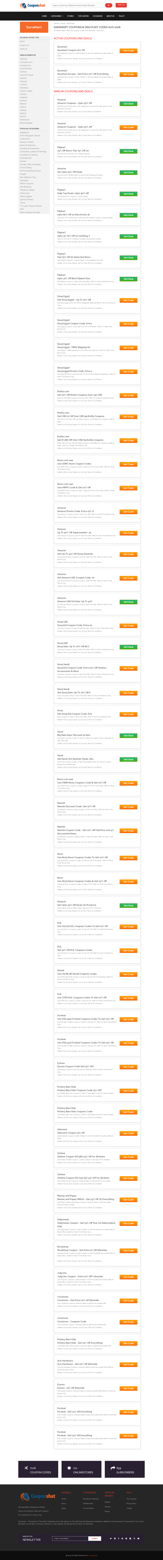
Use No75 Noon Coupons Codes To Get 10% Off (82, 857)
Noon (60, 854)
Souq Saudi (63, 664)
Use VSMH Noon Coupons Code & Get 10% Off (81, 782)
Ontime (61, 1153)
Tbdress (23, 94)
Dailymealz (63, 1219)
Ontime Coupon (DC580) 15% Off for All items (81, 1156)
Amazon (61, 99)
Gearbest (23, 97)
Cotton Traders (26, 91)
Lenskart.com (25, 65)
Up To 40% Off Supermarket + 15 (74, 532)
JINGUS (23, 113)
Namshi (61, 803)
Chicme (23, 107)
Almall (60, 970)
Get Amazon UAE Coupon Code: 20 (75, 577)
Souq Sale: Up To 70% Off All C (73, 646)
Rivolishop (62, 1246)
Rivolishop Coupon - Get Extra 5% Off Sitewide (82, 1250)
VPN (22, 209)
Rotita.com (63, 391)
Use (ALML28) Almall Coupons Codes (77, 974)
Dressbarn (24, 88)
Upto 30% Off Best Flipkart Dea (73, 278)
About (64, 1503)
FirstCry (23, 116)
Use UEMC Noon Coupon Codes (74, 463)
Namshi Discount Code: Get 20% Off (76, 806)
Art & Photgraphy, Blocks (30, 136)
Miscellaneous (26, 187)
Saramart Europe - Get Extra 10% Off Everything (82, 74)
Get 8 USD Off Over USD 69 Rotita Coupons (80, 440)
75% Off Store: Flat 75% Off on (73, 150)
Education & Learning (28, 155)
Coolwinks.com (26, 62)
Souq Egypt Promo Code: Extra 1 (74, 371)
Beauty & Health (26, 142)
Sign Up (121, 5)
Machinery (24, 180)
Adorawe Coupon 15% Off (70, 1132)
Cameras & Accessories (29, 148)
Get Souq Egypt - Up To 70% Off (74, 299)
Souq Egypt (63, 296)
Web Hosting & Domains (30, 212)
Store (63, 23)
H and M (23, 84)
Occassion (97, 16)
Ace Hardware (65, 1360)
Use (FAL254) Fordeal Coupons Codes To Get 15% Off (85, 1019)
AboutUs (110, 16)
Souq (60, 710)
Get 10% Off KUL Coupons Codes (74, 950)
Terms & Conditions (95, 59)
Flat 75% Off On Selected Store (73, 257)
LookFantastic (26, 68)
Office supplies (26, 196)
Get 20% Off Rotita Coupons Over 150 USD (79, 395)
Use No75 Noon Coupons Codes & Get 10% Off (82, 881)
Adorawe (62, 1129)
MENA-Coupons (26, 184)
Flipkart (61, 147)
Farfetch (23, 72)
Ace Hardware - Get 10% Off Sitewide (77, 1364)
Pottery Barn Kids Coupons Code (74, 1111)
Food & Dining (25, 168)
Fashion (23, 161)
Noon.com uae (65, 460)
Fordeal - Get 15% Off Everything (74, 1411)
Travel (22, 203)
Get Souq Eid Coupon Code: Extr (74, 714)
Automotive (25, 139)
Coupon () (24, 45)
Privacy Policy (131, 1503)
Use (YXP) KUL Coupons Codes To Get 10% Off (81, 997)
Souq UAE (62, 621)
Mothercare (24, 120)
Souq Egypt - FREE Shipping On (73, 347)
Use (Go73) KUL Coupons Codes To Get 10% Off (82, 926)
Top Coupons (131, 1499)
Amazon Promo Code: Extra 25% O (75, 511)
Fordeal (61, 1015)
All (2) (22, 41)
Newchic (23, 78)
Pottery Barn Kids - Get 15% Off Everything (79, 1343)
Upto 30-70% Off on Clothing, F (73, 236)
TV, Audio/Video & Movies (31, 206)
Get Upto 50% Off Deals (69, 172)
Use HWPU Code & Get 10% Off (74, 487)
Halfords (23, 59)
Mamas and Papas (67, 1195)
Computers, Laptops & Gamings (33, 152)
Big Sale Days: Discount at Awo (73, 735)
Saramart (70, 23)
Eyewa (61, 1063)
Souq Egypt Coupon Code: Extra (74, 323)
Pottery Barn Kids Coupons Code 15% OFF (79, 1090)
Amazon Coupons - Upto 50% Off (74, 103)
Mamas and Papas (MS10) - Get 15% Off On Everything (85, 1199)
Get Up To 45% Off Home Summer (75, 554)
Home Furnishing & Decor (30, 171)
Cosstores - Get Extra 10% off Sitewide (78, 1300)
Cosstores (62, 1296)
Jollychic (62, 1273)
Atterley (23, 110)
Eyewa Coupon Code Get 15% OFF (75, 1066)
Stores (70, 16)
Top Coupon (83, 16)
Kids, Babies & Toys (28, 177)
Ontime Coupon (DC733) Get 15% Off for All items (83, 1178)
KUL (59, 923)
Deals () (23, 49)
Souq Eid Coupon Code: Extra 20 (74, 625)
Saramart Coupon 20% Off (71, 50)
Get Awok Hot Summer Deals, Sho (75, 759)
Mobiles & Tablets (27, 190)
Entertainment (26, 158)
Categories (56, 16)
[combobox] (81, 5)
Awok (60, 731)
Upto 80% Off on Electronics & (73, 214)
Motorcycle (24, 193)
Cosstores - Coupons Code (71, 1321)
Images (23, 174)
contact (129, 1508)
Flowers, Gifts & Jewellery (30, 164)
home (44, 16)
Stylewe (23, 100)
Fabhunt (23, 81)
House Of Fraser (26, 75)
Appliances (24, 132)
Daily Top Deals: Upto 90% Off (73, 193)
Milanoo (23, 104)
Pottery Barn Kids (66, 1087)
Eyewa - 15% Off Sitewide (70, 1388)
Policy (122, 16)
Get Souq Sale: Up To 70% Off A (73, 692)
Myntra (107, 1511)
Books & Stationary (28, 145)
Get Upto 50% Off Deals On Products (76, 905)
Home (56, 23)
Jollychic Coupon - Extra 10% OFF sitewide (80, 1276)
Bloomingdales (26, 123)
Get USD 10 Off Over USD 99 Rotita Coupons (80, 416)
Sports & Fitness (26, 199)
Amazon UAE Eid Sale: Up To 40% (74, 601)
